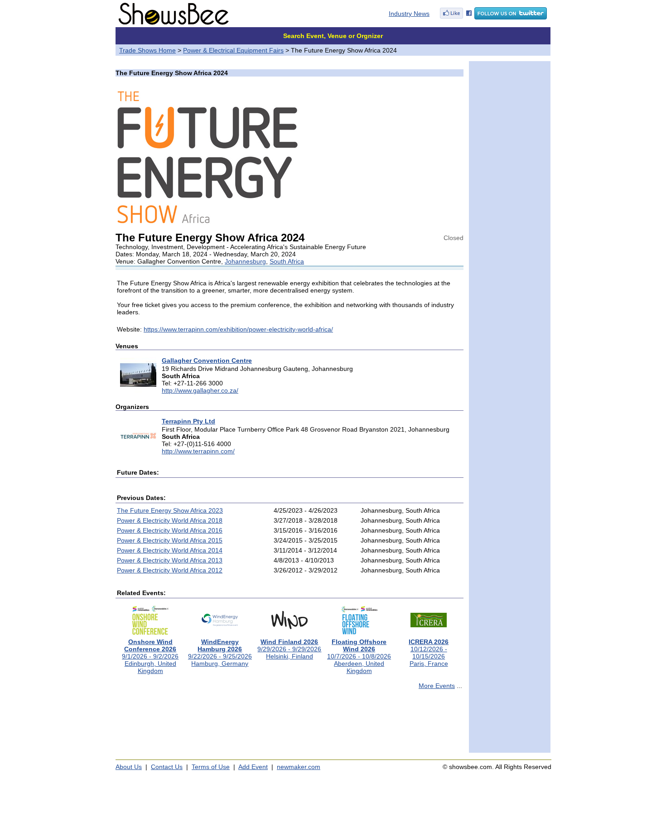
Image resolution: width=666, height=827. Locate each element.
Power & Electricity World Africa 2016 (169, 530)
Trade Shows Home (147, 50)
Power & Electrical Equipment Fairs (233, 50)
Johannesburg (245, 261)
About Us (129, 766)
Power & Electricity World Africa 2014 (169, 550)
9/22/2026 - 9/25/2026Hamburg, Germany (220, 652)
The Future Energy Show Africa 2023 (170, 510)
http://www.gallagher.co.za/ (200, 390)
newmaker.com (298, 766)
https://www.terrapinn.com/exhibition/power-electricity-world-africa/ (238, 329)
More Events (437, 685)
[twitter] (510, 17)
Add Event (253, 766)
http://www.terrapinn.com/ (198, 451)
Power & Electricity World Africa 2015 (169, 540)
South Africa (287, 261)
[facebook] (456, 17)
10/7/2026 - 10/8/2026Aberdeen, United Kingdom (359, 656)
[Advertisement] (289, 725)
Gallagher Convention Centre (207, 360)
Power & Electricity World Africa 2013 (169, 560)
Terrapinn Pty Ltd (188, 421)
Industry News (409, 13)
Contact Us (167, 766)
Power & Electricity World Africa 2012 (169, 570)
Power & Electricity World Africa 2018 (169, 520)
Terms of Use (211, 766)
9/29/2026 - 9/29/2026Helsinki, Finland (289, 649)
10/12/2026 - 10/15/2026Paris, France (429, 652)
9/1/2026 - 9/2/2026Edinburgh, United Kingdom (150, 656)
